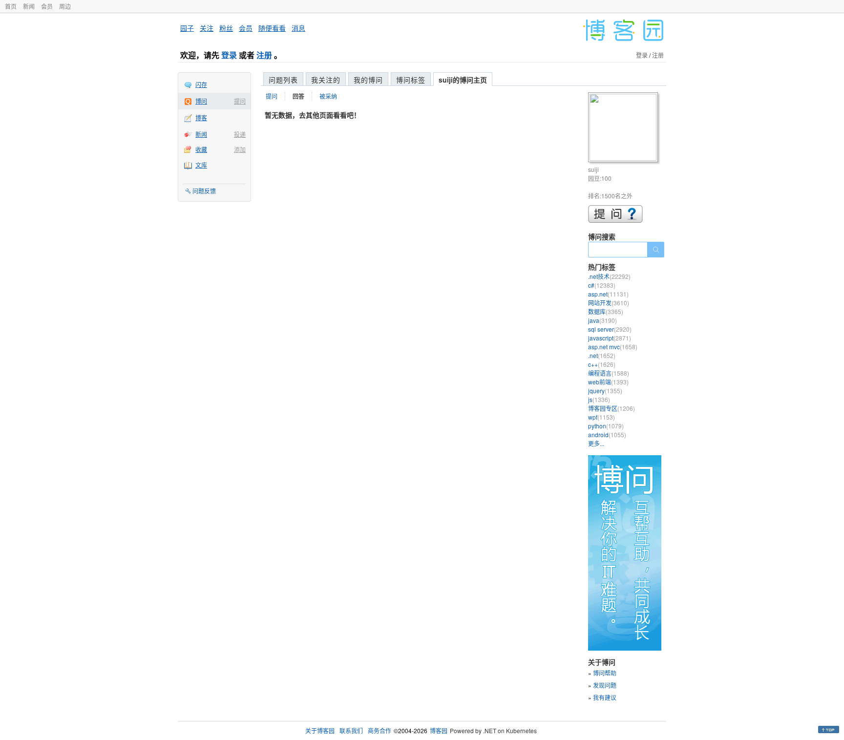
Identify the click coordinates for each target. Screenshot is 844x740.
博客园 (438, 730)
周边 (65, 6)
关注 (206, 28)
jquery (605, 390)
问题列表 (283, 80)
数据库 (605, 311)
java (602, 320)
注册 (264, 55)
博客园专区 (611, 408)
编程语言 (608, 373)
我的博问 (368, 80)
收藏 (201, 149)
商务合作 (379, 730)
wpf (601, 417)
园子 (187, 28)
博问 (201, 101)
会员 (47, 6)
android (607, 434)
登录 (229, 55)
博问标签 (410, 80)
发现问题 (604, 685)
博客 (201, 117)
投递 (240, 134)
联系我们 (351, 730)
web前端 (608, 382)
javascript (609, 338)
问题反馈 (204, 191)
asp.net (608, 294)
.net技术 (609, 276)
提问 (240, 101)
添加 (240, 149)
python (606, 426)
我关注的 (325, 80)
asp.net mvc (612, 346)
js (599, 399)
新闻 (29, 6)
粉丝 (226, 28)
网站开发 (608, 302)
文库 (201, 165)
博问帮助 (604, 673)
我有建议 (604, 697)
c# (601, 285)
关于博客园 (320, 730)
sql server (610, 329)
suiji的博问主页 (463, 80)
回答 (298, 96)
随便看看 (272, 28)
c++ (601, 364)
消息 (298, 28)
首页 (11, 6)
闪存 (201, 84)
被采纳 (328, 96)
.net (601, 355)
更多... (596, 443)
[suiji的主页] (624, 128)
